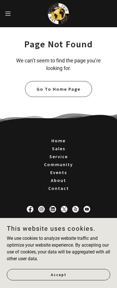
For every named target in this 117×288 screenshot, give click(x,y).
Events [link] (58, 172)
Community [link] (58, 164)
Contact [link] (58, 188)
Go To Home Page (58, 89)
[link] (58, 13)
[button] (10, 13)
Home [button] (58, 140)
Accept (58, 274)
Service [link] (58, 156)
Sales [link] (58, 148)
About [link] (58, 180)
